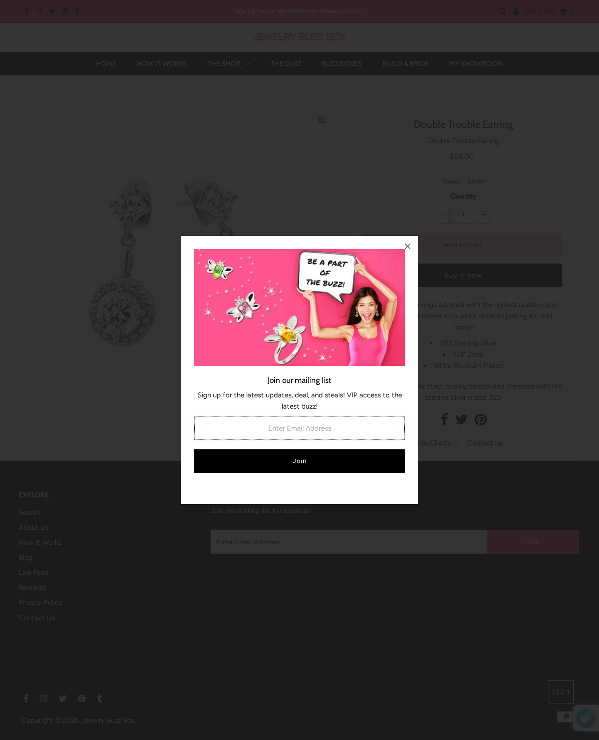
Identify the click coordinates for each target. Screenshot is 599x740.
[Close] (407, 246)
